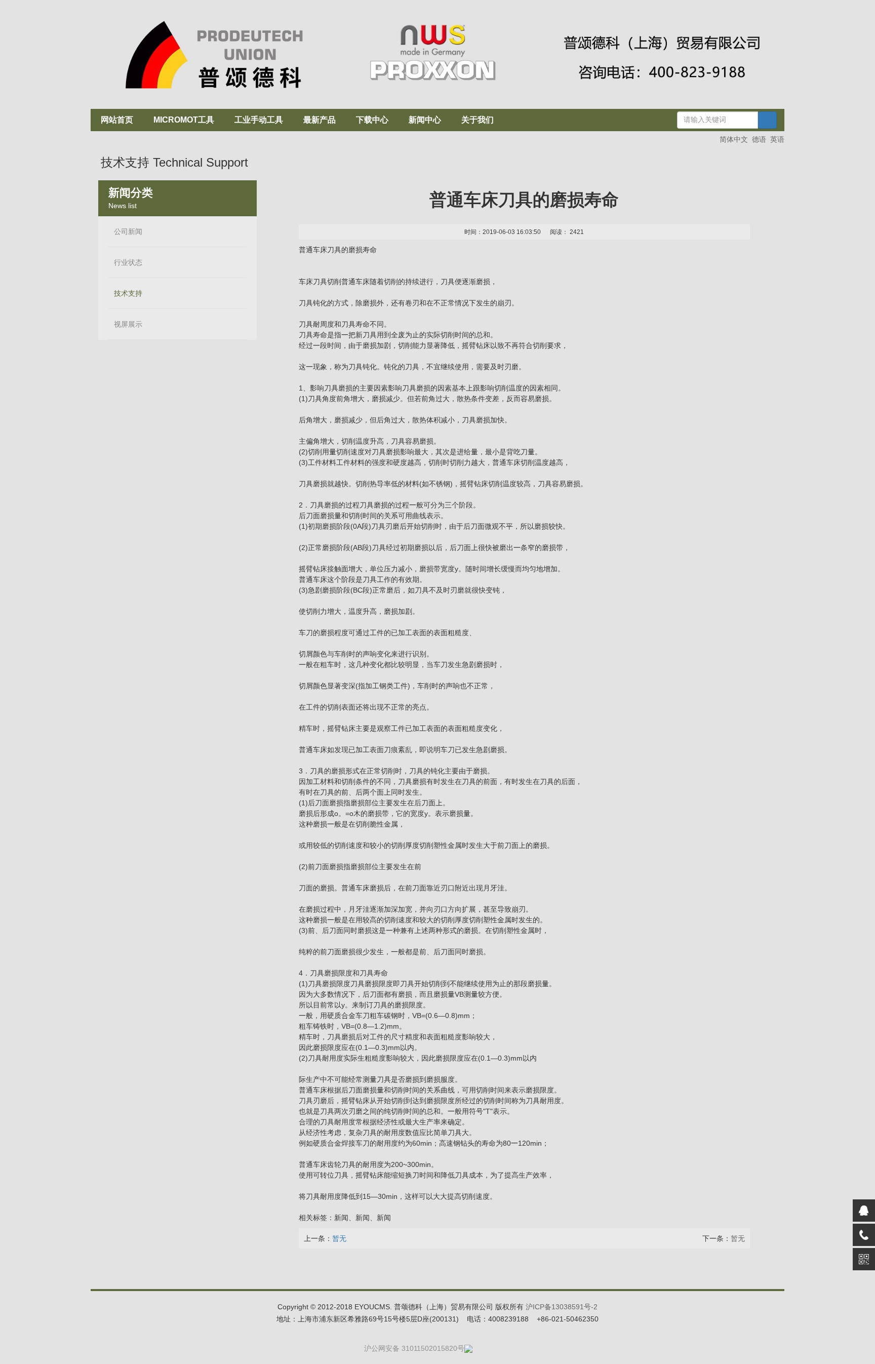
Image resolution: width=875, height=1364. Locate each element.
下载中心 (372, 119)
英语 (777, 139)
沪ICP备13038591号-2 (562, 1307)
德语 (759, 139)
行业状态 (128, 262)
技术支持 (128, 293)
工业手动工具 (258, 119)
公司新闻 (128, 232)
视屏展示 (128, 324)
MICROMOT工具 (183, 119)
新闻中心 (425, 119)
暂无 (738, 1238)
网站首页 (117, 119)
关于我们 (477, 119)
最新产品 (319, 119)
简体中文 (734, 139)
